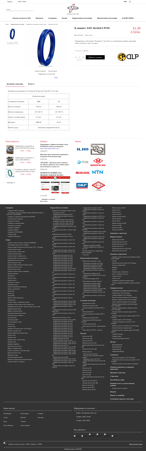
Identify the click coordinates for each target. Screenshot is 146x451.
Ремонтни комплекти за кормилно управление (122, 368)
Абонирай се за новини (48, 199)
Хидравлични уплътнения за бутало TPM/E (62, 298)
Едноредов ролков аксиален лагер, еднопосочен (21, 304)
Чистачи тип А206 (87, 340)
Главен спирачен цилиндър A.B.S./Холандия (124, 302)
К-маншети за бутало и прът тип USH (63, 223)
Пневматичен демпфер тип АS (91, 273)
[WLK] (98, 186)
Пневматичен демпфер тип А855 (92, 266)
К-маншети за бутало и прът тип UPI (63, 224)
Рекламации (7, 413)
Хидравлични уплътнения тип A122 (63, 323)
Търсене (23, 421)
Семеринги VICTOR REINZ (15, 232)
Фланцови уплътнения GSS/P (90, 317)
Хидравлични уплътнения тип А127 (63, 265)
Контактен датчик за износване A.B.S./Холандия (125, 325)
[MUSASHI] (98, 162)
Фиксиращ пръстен (13, 284)
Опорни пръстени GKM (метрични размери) (91, 320)
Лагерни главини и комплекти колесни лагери (20, 265)
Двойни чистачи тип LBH (119, 223)
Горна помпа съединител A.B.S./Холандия (123, 357)
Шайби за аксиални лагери (15, 311)
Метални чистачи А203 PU (89, 380)
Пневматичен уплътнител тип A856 (93, 268)
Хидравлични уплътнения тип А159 (63, 336)
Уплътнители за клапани (14, 225)
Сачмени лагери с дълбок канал (16, 251)
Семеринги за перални (14, 221)
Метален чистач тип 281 (89, 389)
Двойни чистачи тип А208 (89, 349)
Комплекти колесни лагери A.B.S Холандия (124, 263)
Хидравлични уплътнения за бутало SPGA (62, 307)
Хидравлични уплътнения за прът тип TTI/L (63, 363)
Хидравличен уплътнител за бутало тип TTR (63, 288)
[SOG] (98, 150)
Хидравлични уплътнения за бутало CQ (64, 250)
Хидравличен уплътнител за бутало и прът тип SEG (64, 227)
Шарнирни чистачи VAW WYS (91, 359)
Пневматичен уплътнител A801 (92, 283)
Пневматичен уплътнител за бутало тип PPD (93, 296)
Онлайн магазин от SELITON (73, 449)
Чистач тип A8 (116, 221)
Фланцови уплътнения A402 (90, 305)
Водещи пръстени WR (118, 239)
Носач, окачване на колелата (120, 274)
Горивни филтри (116, 349)
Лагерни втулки (12, 278)
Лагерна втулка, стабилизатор (120, 272)
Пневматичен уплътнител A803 (92, 285)
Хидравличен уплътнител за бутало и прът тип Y (64, 230)
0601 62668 (86, 420)
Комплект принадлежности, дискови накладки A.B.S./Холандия (124, 304)
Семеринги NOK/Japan (14, 236)
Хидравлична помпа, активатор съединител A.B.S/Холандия (125, 360)
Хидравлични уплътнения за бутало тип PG (63, 247)
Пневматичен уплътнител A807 (92, 287)
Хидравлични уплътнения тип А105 (63, 258)
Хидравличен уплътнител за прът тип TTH (93, 222)
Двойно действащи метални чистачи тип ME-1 (92, 377)
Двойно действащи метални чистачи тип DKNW (93, 365)
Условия (40, 413)
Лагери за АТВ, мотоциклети (15, 298)
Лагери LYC (11, 293)
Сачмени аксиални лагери (15, 253)
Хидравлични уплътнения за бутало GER (64, 301)
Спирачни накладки (117, 334)
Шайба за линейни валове (15, 348)
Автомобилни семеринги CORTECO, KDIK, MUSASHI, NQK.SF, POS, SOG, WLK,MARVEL (25, 213)
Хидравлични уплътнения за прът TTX (94, 236)
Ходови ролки (11, 300)
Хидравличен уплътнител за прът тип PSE (93, 225)
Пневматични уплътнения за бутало (92, 281)
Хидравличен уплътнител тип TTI (92, 208)
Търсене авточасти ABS (21, 18)
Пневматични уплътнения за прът (91, 261)
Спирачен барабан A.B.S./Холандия (122, 295)
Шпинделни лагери (13, 355)
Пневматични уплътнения (89, 258)
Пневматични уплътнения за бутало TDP (94, 288)
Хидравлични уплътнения (17, 24)
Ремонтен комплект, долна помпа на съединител (125, 363)
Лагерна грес (11, 324)
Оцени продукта (52, 71)
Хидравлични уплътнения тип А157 (63, 335)
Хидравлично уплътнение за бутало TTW (64, 304)
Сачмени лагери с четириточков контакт (18, 302)
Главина (114, 261)
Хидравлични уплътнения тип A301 (63, 267)
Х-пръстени (114, 376)
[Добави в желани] (139, 51)
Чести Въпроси (8, 425)
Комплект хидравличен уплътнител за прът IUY (93, 247)
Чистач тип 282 (86, 374)
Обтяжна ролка (12, 337)
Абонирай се (11, 182)
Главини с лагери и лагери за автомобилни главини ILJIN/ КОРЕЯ (125, 257)
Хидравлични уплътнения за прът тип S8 (64, 359)
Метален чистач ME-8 (88, 387)
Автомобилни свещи (117, 380)
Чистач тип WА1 (116, 218)
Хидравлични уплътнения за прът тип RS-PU (64, 354)
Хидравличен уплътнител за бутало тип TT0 (63, 284)
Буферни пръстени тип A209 (61, 338)
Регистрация (25, 413)
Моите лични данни (135, 444)
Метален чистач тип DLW (90, 354)
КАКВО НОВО (128, 18)
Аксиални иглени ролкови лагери (17, 313)
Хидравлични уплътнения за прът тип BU (94, 231)
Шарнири (114, 267)
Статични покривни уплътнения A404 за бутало (92, 314)
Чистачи (83, 333)
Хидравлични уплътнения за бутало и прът (36, 24)
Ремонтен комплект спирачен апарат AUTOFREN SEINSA (125, 331)
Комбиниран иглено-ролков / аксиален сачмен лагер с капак (24, 306)
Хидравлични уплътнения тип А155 (63, 331)
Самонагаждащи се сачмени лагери (17, 258)
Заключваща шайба (13, 319)
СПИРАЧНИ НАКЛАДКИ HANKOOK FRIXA (125, 291)
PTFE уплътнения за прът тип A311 (63, 340)
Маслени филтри (116, 347)
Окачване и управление (118, 254)
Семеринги (9, 208)
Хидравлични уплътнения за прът (61, 317)
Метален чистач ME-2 (88, 385)
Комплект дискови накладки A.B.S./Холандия (124, 297)
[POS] (82, 162)
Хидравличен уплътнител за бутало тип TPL (63, 295)
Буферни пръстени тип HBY (60, 357)
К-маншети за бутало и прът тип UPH (63, 221)
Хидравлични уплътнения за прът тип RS (64, 352)
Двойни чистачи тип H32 (119, 216)
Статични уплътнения (88, 300)
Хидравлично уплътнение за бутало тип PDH (63, 278)
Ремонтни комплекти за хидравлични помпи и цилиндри (92, 251)
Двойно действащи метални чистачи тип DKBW (93, 361)
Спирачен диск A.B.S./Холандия (121, 293)
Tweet (56, 77)
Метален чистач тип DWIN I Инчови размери (92, 356)
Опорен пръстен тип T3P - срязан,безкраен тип (93, 327)
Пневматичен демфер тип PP (91, 278)
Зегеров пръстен (12, 317)
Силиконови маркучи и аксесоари (122, 399)
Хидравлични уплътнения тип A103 (63, 255)
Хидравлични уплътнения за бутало (62, 234)
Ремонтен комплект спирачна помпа (122, 328)
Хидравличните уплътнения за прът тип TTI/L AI (63, 366)
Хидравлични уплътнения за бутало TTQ (64, 303)
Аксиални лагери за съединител (16, 361)
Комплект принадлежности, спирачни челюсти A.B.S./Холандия (124, 308)
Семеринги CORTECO (14, 227)
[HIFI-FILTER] (82, 173)
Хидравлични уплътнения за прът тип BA (64, 350)
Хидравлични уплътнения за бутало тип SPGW (63, 244)
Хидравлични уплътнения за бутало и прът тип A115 (63, 217)
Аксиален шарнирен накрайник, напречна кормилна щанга (125, 283)
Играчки (113, 392)
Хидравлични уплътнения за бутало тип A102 (63, 252)
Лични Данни (25, 425)
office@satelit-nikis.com (88, 413)
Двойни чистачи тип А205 (89, 343)
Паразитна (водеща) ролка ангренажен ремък (20, 359)
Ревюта (31, 84)
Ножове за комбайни (117, 395)
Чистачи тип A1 (116, 212)
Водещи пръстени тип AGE (119, 250)
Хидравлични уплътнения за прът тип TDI (64, 360)
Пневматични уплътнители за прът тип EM (93, 270)
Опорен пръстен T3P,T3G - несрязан (92, 330)
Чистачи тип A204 (87, 338)
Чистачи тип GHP (117, 227)
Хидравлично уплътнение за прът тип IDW (93, 242)
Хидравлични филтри (118, 351)
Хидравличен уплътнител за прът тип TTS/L (93, 213)
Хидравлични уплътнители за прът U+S (64, 348)
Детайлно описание (15, 84)
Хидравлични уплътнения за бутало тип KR (63, 240)
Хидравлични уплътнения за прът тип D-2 (64, 342)
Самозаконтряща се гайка (15, 322)
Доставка (41, 417)
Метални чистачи (87, 351)
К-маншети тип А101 (53, 24)
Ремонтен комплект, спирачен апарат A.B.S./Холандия (124, 312)
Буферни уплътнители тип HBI (91, 245)
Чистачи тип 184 (86, 372)
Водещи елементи (116, 237)
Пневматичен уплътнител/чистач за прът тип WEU (93, 276)
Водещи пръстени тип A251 (119, 244)
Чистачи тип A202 (87, 336)
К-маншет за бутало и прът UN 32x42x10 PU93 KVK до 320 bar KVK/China (25, 171)
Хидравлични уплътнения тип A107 (63, 214)
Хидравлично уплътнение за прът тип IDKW (93, 239)
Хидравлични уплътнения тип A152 (63, 326)
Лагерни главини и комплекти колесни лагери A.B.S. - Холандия (25, 247)
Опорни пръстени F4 (88, 311)
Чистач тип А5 (116, 210)
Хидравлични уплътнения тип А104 (63, 257)
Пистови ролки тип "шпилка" (16, 315)
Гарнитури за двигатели (118, 233)
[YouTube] (139, 2)
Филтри (113, 342)
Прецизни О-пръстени (117, 372)
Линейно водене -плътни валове (16, 339)
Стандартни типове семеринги (16, 210)
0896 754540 (22, 1)
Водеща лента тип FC (118, 246)
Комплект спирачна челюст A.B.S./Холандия (124, 299)
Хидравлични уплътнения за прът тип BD (64, 347)
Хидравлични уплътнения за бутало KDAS (62, 237)
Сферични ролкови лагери (15, 267)
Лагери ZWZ (11, 291)
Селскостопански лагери (14, 249)
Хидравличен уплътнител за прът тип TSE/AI (93, 210)
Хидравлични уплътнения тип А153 (63, 328)
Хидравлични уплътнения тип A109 (63, 260)
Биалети (114, 269)
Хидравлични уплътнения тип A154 (63, 330)
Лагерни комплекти (13, 273)
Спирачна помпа (116, 336)
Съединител (114, 355)
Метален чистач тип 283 (118, 208)
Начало (7, 24)
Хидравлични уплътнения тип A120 (63, 321)
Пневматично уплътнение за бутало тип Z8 (93, 292)
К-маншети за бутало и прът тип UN (63, 219)
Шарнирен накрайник (13, 344)
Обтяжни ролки (12, 342)
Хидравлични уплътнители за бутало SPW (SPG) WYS (64, 310)
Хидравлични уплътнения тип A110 (63, 262)
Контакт (23, 417)
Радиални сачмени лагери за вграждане (18, 271)
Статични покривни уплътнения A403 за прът (92, 308)
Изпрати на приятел (40, 71)
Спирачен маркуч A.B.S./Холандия (121, 319)
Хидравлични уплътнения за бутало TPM (64, 268)
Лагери (8, 240)
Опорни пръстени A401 (88, 303)
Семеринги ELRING (13, 230)
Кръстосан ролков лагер (14, 352)
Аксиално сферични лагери (15, 357)
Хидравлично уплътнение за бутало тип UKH (63, 314)
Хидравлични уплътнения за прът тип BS (64, 319)
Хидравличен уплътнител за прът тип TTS (93, 218)
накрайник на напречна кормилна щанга (123, 280)
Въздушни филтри (117, 344)
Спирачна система (116, 288)
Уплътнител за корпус (14, 282)
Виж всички (43, 201)
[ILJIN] (82, 149)
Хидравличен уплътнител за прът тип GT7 (93, 234)
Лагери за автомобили (14, 289)
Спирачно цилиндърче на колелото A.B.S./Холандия (123, 322)
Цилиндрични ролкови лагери (16, 260)
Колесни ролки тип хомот (15, 346)
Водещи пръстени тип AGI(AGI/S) (121, 248)
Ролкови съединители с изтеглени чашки (19, 350)
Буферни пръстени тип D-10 (60, 345)
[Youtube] (80, 424)
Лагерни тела (11, 275)
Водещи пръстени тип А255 (119, 242)
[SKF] (82, 186)
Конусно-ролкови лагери (14, 262)
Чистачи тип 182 (86, 368)
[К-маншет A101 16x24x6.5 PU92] (46, 67)
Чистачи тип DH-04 (117, 230)
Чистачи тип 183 (86, 370)
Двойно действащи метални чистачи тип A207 (92, 346)
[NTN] (98, 173)
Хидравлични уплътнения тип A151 (63, 325)
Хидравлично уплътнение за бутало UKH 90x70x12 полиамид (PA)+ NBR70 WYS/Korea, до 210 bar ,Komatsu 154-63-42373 (24, 159)
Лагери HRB (11, 295)
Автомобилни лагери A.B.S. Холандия (18, 245)
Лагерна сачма (11, 335)
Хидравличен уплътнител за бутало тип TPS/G (63, 291)
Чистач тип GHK (116, 225)
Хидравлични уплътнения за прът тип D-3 (64, 343)
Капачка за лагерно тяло (14, 331)
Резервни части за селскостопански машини (122, 384)
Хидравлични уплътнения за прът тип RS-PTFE (93, 229)
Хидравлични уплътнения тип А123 (63, 263)
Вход (5, 421)
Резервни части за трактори (119, 388)
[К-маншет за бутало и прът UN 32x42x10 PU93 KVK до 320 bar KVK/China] (10, 173)
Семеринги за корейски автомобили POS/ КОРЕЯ (21, 216)
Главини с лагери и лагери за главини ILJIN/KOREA (22, 242)
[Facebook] (136, 2)
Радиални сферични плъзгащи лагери (18, 333)
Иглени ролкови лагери (14, 269)
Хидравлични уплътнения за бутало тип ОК (63, 271)
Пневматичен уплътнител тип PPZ (92, 290)
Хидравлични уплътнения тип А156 (63, 333)
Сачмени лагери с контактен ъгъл (17, 256)
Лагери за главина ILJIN (119, 265)
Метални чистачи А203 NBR (90, 383)
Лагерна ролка (11, 326)
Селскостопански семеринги (15, 219)
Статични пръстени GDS (89, 324)
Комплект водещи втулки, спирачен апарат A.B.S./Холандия (125, 316)
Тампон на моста (116, 276)
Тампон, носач (116, 278)
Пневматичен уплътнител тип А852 (93, 263)
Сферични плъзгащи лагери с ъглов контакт (19, 328)
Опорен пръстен (12, 280)
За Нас (6, 417)
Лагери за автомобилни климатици (17, 286)
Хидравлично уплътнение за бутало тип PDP (63, 281)
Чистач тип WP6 (116, 214)
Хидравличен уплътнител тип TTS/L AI (94, 216)
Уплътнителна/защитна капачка (120, 338)
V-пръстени (85, 254)
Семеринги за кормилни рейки (16, 223)
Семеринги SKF (12, 234)
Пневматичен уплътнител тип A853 (93, 265)
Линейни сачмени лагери (14, 309)
